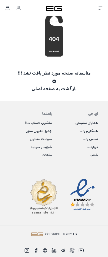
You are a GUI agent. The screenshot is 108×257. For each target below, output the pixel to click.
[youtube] (81, 250)
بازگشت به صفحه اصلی (54, 88)
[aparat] (72, 250)
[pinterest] (44, 250)
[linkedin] (54, 250)
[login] (18, 8)
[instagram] (26, 250)
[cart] (7, 8)
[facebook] (35, 250)
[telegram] (63, 250)
